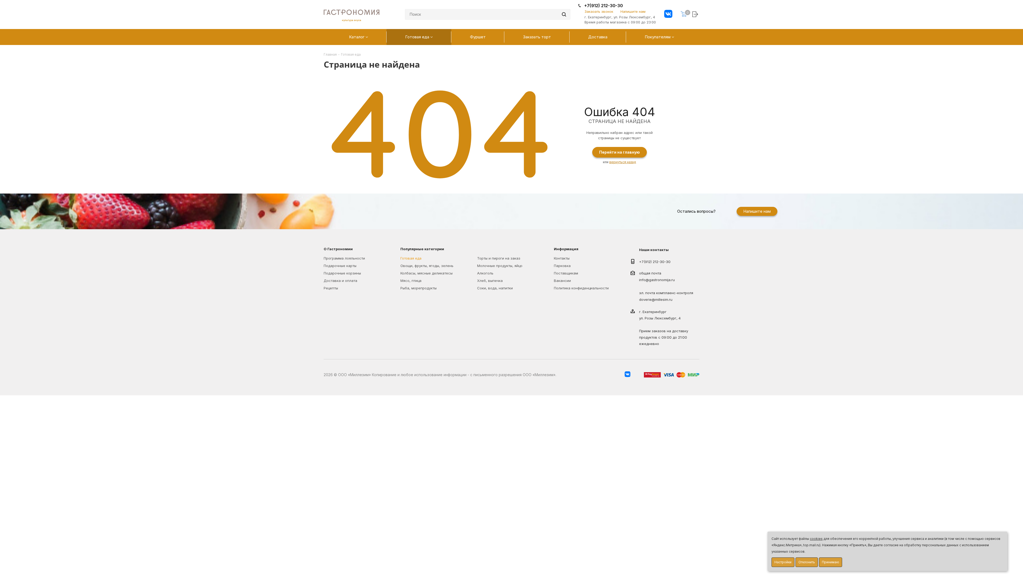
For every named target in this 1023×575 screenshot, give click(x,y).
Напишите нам (633, 11)
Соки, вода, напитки (495, 288)
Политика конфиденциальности (581, 288)
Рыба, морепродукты (418, 288)
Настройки (782, 562)
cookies (816, 539)
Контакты (562, 258)
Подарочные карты (340, 266)
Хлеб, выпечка (490, 280)
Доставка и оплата (340, 280)
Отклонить (806, 562)
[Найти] (564, 14)
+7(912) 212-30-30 (603, 5)
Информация (566, 249)
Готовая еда (410, 258)
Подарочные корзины (342, 273)
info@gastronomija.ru (657, 280)
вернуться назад (622, 162)
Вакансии (562, 280)
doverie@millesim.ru (655, 299)
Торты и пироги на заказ (498, 258)
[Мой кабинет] (695, 14)
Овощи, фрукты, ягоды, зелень (426, 266)
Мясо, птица (410, 280)
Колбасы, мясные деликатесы (426, 273)
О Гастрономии (338, 249)
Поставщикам (566, 273)
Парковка (562, 266)
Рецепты (331, 288)
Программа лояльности (344, 258)
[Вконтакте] (668, 14)
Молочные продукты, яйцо (499, 266)
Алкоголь (485, 273)
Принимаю (830, 562)
